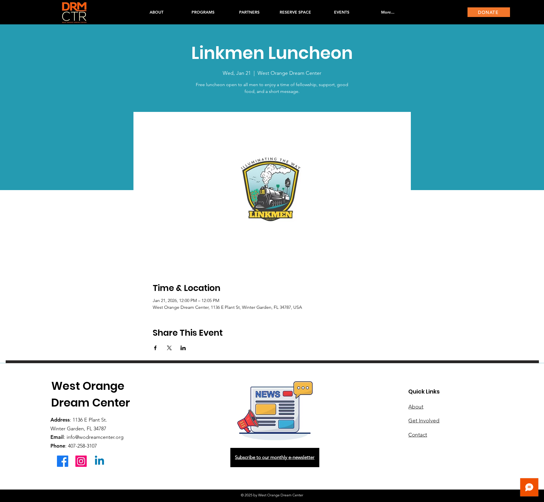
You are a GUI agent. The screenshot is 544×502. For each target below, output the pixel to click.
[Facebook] (62, 461)
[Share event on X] (169, 348)
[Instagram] (81, 461)
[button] (203, 12)
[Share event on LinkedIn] (183, 348)
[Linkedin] (99, 461)
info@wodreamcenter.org (95, 437)
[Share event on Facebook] (155, 348)
